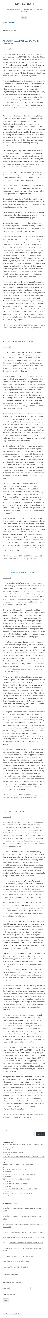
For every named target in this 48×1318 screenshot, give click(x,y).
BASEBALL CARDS (25, 325)
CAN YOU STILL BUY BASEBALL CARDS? (15, 1184)
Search (5, 1131)
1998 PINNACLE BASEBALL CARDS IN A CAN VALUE (26, 1243)
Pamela (5, 1262)
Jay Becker (6, 1208)
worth (19, 328)
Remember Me (10, 1294)
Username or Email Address (12, 1282)
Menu (24, 17)
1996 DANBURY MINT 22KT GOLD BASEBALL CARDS (26, 1232)
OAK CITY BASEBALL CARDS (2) (13, 1152)
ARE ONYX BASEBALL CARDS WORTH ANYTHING (22, 42)
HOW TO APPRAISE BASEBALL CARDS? (15, 1169)
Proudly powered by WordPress (12, 1314)
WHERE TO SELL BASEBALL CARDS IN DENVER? (18, 1164)
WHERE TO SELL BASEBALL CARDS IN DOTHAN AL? (19, 1174)
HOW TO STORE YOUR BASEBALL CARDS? (16, 1179)
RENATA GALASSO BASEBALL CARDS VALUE (30, 1237)
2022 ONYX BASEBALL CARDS (18, 341)
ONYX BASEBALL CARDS (15, 811)
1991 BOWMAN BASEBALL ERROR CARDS (21, 1256)
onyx (14, 328)
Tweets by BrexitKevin (11, 1274)
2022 (40, 556)
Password (6, 1289)
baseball (5, 328)
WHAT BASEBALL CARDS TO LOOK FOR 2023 (17, 1194)
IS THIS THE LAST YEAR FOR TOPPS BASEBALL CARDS (20, 1189)
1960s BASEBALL (24, 4)
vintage (13, 798)
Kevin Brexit (37, 328)
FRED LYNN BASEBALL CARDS (19, 1262)
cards (10, 328)
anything (42, 325)
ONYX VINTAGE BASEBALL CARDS (20, 572)
